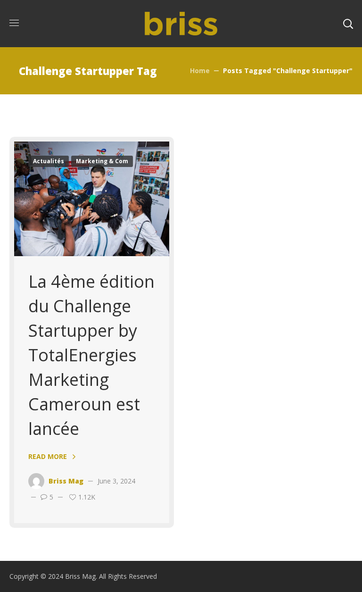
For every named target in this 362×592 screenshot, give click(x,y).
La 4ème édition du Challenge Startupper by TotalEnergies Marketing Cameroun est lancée (91, 355)
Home (200, 70)
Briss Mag (66, 480)
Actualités (48, 161)
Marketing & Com (102, 161)
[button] (348, 23)
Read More (47, 456)
